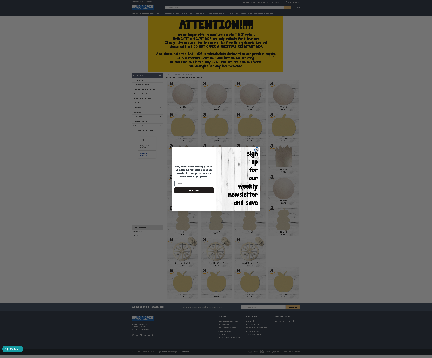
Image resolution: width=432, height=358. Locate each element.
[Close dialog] (256, 149)
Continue (194, 190)
